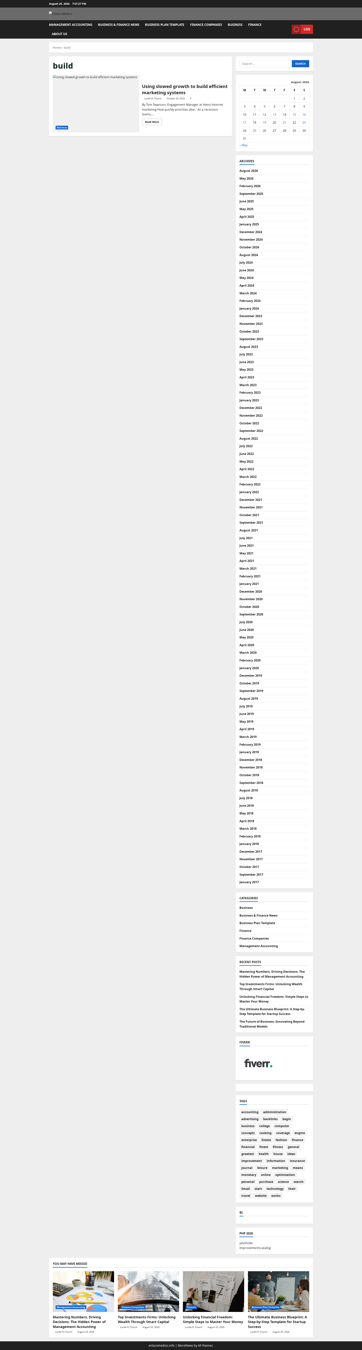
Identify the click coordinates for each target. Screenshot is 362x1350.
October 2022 (249, 423)
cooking (265, 1133)
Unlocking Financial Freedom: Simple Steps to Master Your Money (213, 1319)
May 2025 (246, 209)
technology (275, 1189)
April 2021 (246, 561)
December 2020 (250, 591)
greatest (247, 1154)
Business (235, 25)
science (283, 1182)
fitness (278, 1147)
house (278, 1154)
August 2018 (248, 790)
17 (244, 122)
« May (243, 145)
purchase (266, 1182)
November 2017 (251, 859)
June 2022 (246, 454)
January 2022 (249, 492)
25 (254, 131)
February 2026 (250, 186)
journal (246, 1168)
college (264, 1126)
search (299, 1182)
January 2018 (249, 844)
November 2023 (251, 324)
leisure (262, 1168)
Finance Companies (206, 25)
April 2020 (246, 645)
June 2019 (246, 714)
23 (304, 122)
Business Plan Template (164, 25)
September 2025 (251, 194)
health (264, 1154)
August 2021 (248, 530)
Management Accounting (70, 25)
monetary (248, 1175)
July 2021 (246, 538)
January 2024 (249, 308)
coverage (283, 1133)
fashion (281, 1140)
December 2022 (250, 408)
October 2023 (249, 331)
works (276, 1196)
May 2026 (246, 178)
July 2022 (246, 446)
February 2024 (250, 301)
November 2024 (251, 239)
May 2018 (246, 813)
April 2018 (246, 821)
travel (245, 1196)
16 (304, 114)
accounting (249, 1112)
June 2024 (246, 270)
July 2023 (246, 354)
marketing (280, 1168)
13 (274, 114)
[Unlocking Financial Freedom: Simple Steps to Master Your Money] (213, 1291)
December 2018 (250, 760)
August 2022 (248, 438)
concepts (248, 1133)
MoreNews (185, 1345)
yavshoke (246, 1243)
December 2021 (250, 500)
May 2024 (246, 278)
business (248, 1126)
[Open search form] (288, 29)
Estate (266, 1140)
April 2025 (246, 217)
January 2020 (249, 668)
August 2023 (248, 347)
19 (264, 122)
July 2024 (246, 262)
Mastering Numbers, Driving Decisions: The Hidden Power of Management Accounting (79, 1322)
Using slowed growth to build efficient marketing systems (96, 103)
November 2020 (251, 599)
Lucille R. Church (152, 98)
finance (297, 1140)
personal (248, 1182)
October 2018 (249, 775)
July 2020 (246, 622)
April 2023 (246, 377)
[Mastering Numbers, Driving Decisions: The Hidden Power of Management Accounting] (83, 1291)
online (266, 1175)
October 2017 (249, 867)
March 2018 (248, 829)
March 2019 (248, 737)
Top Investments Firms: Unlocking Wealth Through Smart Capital (147, 1319)
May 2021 (246, 553)
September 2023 (251, 339)
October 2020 (249, 607)
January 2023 (249, 400)
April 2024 (246, 285)
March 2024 (248, 293)
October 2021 (249, 515)
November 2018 (251, 767)
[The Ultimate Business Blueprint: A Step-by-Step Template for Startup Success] (278, 1291)
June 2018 (246, 806)
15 (294, 114)
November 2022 (251, 415)
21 (284, 122)
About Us (59, 34)
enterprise (249, 1140)
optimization (285, 1175)
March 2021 (248, 568)
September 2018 (251, 783)
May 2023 (246, 369)
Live (307, 29)
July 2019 (246, 706)
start (258, 1189)
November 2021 (251, 507)
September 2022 (251, 431)
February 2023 (250, 392)
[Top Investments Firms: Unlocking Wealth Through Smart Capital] (148, 1291)
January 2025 (249, 224)
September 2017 (251, 874)
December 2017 (250, 851)
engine (300, 1133)
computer (282, 1126)
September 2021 (251, 522)
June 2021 (246, 545)
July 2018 (246, 798)
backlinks (270, 1119)
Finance (255, 25)
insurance (297, 1161)
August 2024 (248, 255)
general (293, 1147)
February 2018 (250, 836)
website (261, 1196)
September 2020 (251, 614)
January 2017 (249, 882)
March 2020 (248, 653)
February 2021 (250, 576)
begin (286, 1119)
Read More (153, 122)
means (298, 1168)
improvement (251, 1161)
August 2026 (248, 171)
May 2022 (246, 461)
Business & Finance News (118, 25)
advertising (249, 1119)
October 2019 (249, 683)
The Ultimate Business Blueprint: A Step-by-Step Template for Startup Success (277, 1322)
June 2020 (246, 630)
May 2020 (246, 637)
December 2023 (250, 316)
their (292, 1189)
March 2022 (248, 477)
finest (263, 1147)
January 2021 (249, 584)
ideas (291, 1154)
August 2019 (248, 698)
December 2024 (250, 232)
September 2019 (251, 691)
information (276, 1161)
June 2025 (246, 201)
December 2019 (250, 675)
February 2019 (250, 744)
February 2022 (250, 484)
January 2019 (249, 752)
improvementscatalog (255, 1248)
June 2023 (246, 362)
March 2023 (248, 385)
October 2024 (249, 247)
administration (274, 1112)
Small (245, 1189)
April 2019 (246, 729)
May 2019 (246, 721)
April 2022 (246, 469)
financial (248, 1147)
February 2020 (250, 660)
